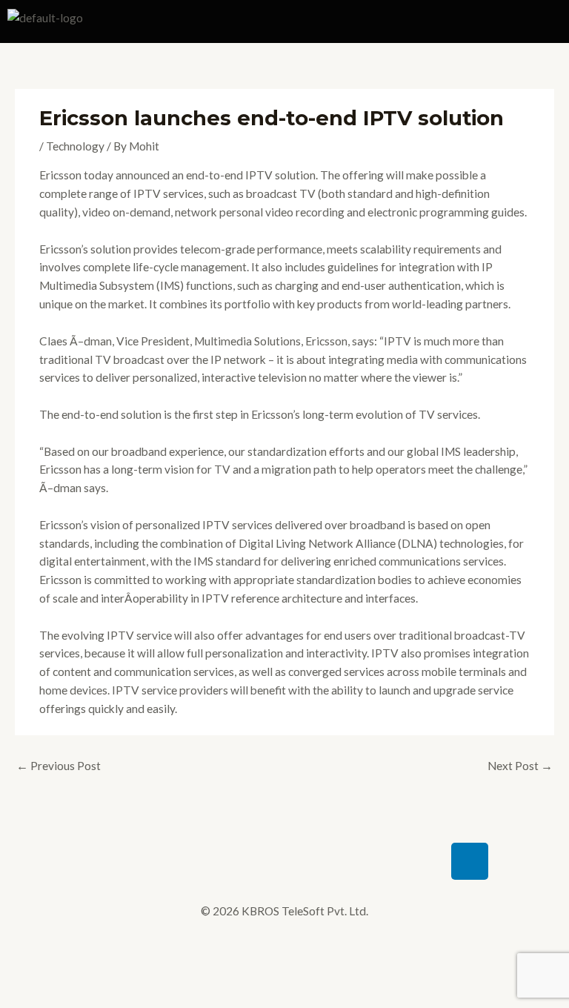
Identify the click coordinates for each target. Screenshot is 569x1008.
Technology (75, 146)
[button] (427, 21)
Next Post (520, 765)
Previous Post (58, 765)
